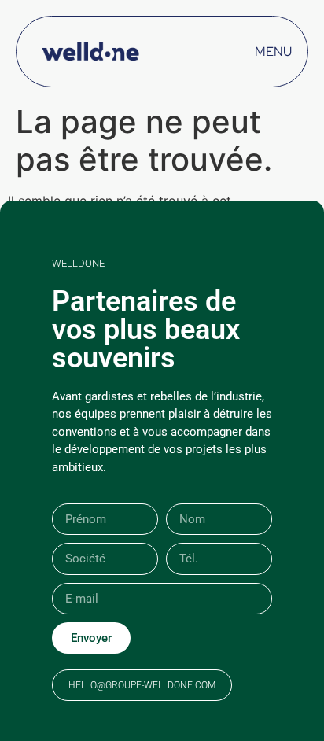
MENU (273, 51)
